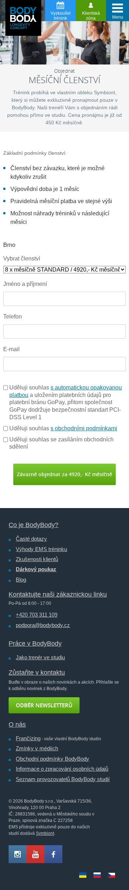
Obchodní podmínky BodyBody (52, 759)
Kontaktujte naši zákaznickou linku (58, 594)
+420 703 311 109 (36, 615)
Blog (21, 579)
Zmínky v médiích (37, 748)
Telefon (12, 317)
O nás (17, 724)
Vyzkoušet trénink (61, 16)
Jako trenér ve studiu (40, 657)
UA (82, 875)
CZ (111, 875)
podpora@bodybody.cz (43, 625)
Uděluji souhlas (63, 428)
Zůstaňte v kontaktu (37, 672)
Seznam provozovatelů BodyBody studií (63, 779)
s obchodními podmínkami (84, 428)
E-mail (11, 349)
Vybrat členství (21, 258)
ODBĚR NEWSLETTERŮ (44, 705)
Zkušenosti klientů (37, 559)
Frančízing (28, 738)
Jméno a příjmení (25, 284)
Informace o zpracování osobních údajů (62, 769)
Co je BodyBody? (33, 524)
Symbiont (45, 833)
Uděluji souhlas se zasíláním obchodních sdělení (61, 443)
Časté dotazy (31, 539)
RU (97, 875)
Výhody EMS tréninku (41, 549)
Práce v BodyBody (35, 643)
